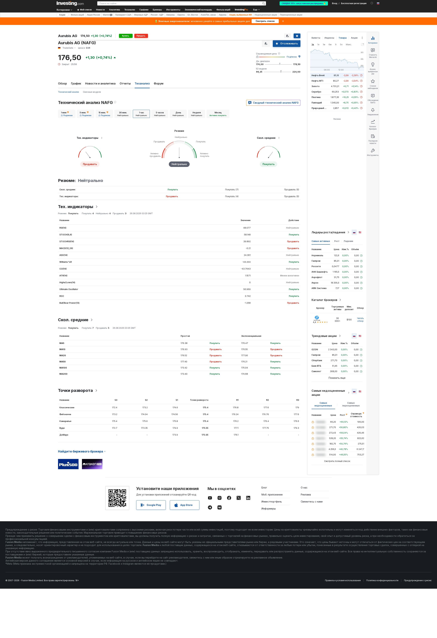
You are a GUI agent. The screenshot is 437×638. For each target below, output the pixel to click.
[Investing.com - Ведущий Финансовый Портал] (70, 3)
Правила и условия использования (343, 580)
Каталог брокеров (324, 300)
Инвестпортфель (272, 501)
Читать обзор (360, 319)
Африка (222, 15)
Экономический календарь (198, 10)
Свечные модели (92, 92)
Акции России (93, 15)
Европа (181, 15)
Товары (343, 38)
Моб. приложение (272, 494)
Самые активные (321, 241)
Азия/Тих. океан (208, 15)
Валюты (316, 38)
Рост (337, 241)
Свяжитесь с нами (312, 501)
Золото (316, 86)
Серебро (316, 91)
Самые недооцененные (323, 404)
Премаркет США (123, 15)
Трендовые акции (324, 336)
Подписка (292, 56)
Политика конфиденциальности (382, 580)
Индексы (329, 38)
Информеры (269, 508)
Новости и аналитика (100, 83)
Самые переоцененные (351, 404)
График (76, 83)
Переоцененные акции (291, 15)
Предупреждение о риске (417, 580)
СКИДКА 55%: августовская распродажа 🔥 (304, 3)
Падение (348, 241)
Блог (264, 487)
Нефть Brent (318, 75)
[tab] (66, 114)
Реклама (306, 494)
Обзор (62, 83)
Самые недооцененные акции (328, 392)
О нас (304, 487)
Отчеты (125, 83)
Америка (170, 15)
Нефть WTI (317, 81)
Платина (316, 97)
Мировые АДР (141, 15)
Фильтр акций (223, 10)
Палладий (317, 102)
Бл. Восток (193, 15)
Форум (158, 83)
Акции (62, 15)
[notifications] (372, 3)
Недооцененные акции (266, 15)
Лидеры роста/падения (328, 232)
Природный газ (320, 108)
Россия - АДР (157, 15)
